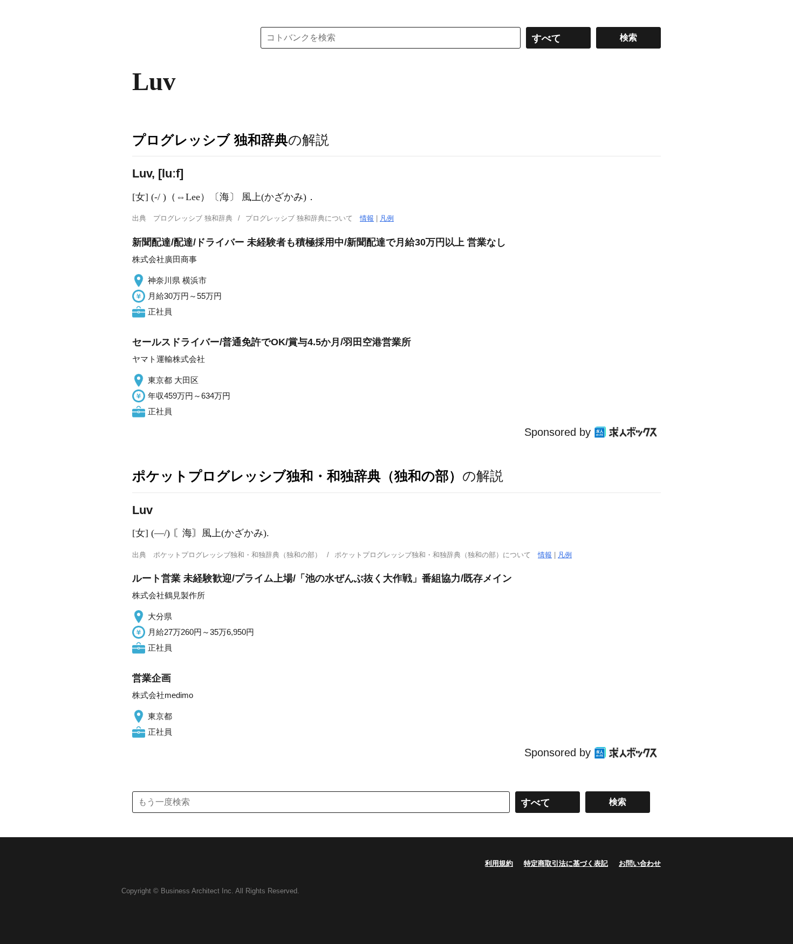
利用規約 (499, 863)
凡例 (387, 218)
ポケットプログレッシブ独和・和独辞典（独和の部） (297, 475)
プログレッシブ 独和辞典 (210, 139)
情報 (367, 218)
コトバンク (185, 38)
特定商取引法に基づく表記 (566, 863)
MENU (143, 11)
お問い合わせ (640, 863)
